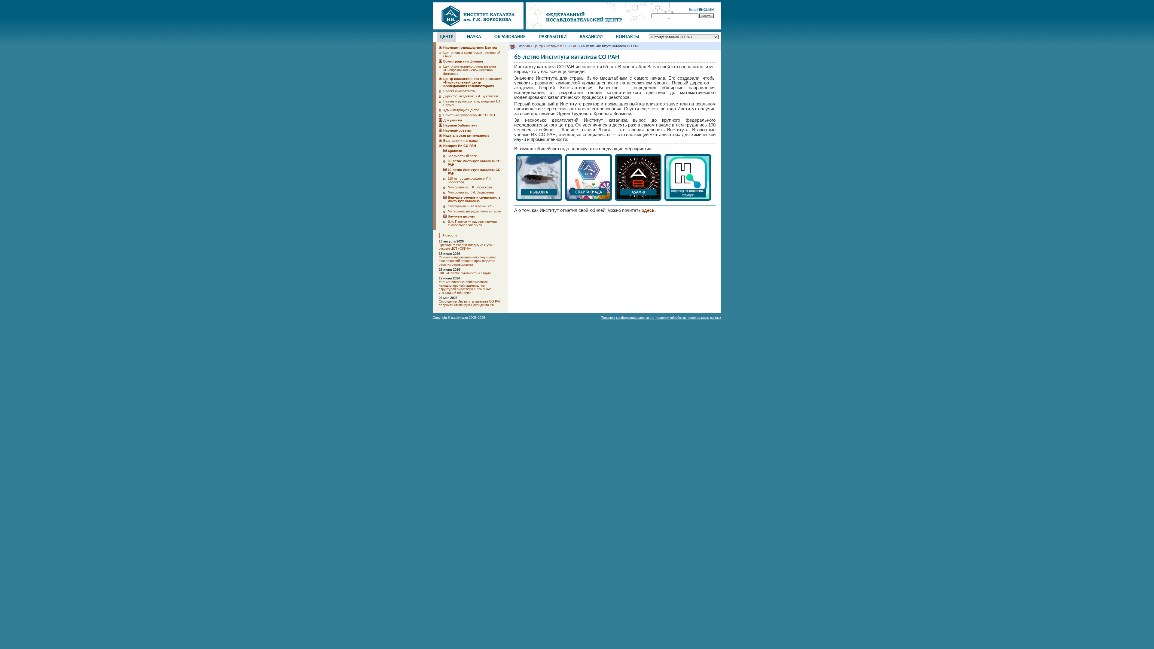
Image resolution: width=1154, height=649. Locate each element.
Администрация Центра (461, 110)
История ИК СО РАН (562, 46)
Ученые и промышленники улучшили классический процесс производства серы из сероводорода (467, 260)
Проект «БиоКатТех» (459, 91)
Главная (523, 46)
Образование (510, 37)
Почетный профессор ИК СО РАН (469, 115)
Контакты (627, 37)
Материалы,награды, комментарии (474, 211)
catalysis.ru (459, 317)
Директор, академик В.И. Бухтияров (470, 96)
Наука (474, 37)
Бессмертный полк (462, 156)
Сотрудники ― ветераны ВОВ (470, 206)
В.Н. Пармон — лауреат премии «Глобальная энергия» (472, 223)
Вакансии (591, 37)
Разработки (552, 37)
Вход (692, 9)
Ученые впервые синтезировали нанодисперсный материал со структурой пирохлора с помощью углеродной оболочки (465, 287)
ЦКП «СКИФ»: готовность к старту (465, 273)
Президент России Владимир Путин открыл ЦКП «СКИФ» (466, 246)
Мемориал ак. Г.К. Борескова (470, 187)
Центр (446, 37)
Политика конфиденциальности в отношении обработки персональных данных (661, 317)
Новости (450, 235)
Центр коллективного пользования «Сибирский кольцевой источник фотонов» (469, 70)
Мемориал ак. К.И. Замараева (471, 192)
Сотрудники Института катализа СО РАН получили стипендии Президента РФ (470, 303)
